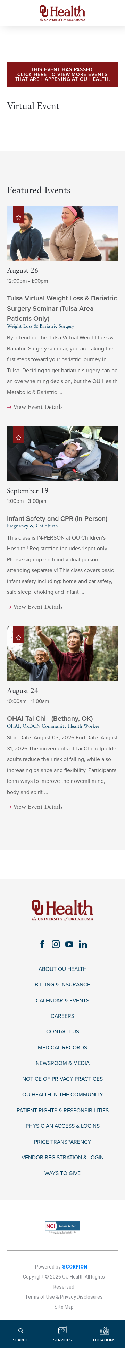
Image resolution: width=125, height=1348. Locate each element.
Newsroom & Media (63, 1063)
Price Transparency (62, 1142)
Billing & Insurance (62, 985)
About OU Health (63, 969)
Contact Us (62, 1032)
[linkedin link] (83, 944)
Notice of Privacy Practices (62, 1079)
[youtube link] (69, 944)
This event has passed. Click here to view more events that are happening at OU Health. (62, 74)
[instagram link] (55, 944)
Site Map (64, 1307)
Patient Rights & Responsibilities (63, 1110)
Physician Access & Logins (63, 1126)
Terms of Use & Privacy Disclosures (64, 1297)
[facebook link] (42, 944)
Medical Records (62, 1048)
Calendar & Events (62, 1001)
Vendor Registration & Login (63, 1157)
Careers (62, 1016)
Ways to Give (62, 1173)
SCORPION (74, 1267)
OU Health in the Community (62, 1095)
